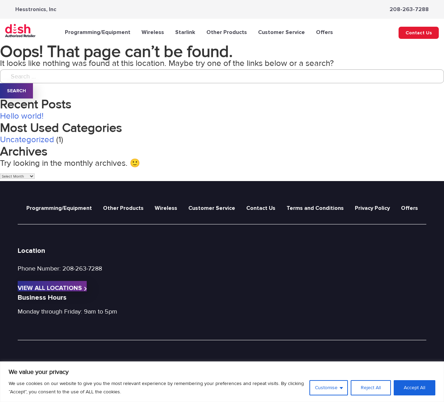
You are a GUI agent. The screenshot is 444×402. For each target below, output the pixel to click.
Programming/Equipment (97, 32)
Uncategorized (27, 140)
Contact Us (418, 33)
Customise (326, 388)
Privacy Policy (372, 208)
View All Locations (50, 287)
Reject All (371, 388)
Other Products (226, 32)
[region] (222, 381)
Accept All (414, 388)
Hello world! (22, 116)
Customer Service (281, 32)
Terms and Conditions (315, 208)
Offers (324, 32)
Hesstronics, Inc (35, 9)
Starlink (185, 32)
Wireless (153, 32)
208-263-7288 (409, 9)
